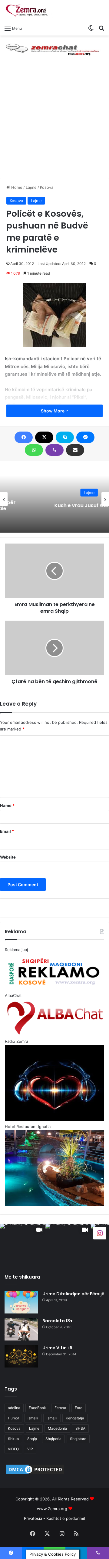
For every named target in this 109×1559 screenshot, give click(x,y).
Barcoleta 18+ (57, 1321)
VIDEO (13, 1449)
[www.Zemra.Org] (29, 11)
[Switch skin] (91, 27)
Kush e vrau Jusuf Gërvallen (54, 505)
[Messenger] (85, 437)
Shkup (13, 1438)
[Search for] (101, 27)
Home (16, 187)
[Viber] (54, 450)
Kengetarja (75, 1418)
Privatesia (33, 1518)
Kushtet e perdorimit (65, 1518)
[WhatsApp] (34, 450)
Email (7, 831)
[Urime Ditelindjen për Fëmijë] (21, 1302)
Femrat (60, 1407)
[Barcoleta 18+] (21, 1329)
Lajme (31, 187)
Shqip (32, 1438)
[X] (44, 437)
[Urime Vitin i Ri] (21, 1356)
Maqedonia (57, 1428)
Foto (78, 1407)
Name (7, 805)
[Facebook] (24, 437)
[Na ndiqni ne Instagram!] (99, 1232)
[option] (54, 499)
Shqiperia (53, 1438)
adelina (14, 1407)
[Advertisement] (54, 120)
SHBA (80, 1428)
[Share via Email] (75, 450)
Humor (13, 1418)
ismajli (52, 1418)
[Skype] (65, 437)
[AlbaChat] (54, 48)
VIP (30, 1449)
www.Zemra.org (52, 1508)
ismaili (33, 1418)
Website (8, 857)
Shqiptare (78, 1438)
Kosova (46, 187)
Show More (53, 410)
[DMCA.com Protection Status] (35, 1474)
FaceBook (37, 1407)
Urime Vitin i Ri (58, 1348)
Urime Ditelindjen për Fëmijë (73, 1294)
